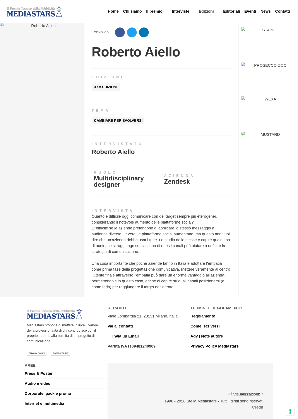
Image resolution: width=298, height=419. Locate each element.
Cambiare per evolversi (118, 120)
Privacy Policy (37, 353)
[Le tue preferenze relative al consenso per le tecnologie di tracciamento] (290, 411)
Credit (257, 407)
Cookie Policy (61, 353)
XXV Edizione (106, 87)
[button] (157, 11)
